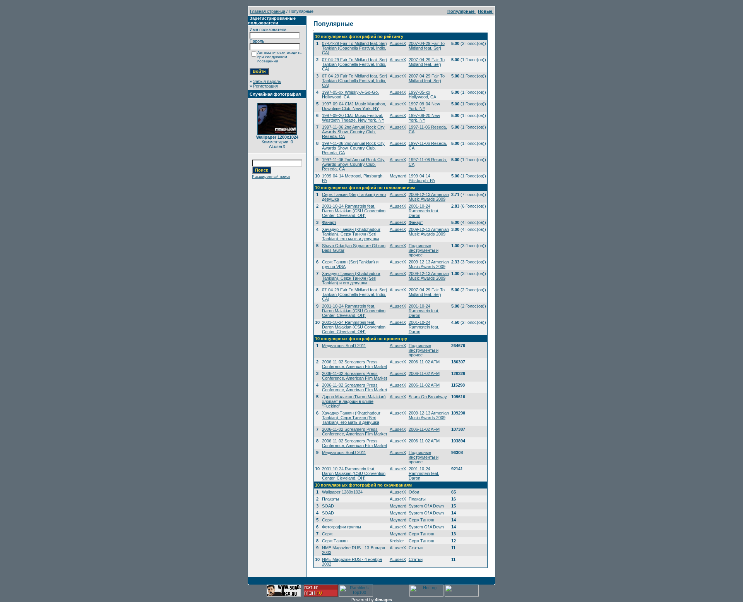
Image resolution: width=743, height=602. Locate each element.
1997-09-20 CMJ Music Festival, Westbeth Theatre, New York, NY (353, 117)
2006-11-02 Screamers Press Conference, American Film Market (354, 364)
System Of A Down (426, 506)
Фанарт (329, 222)
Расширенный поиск (271, 176)
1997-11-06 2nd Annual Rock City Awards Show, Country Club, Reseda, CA (353, 132)
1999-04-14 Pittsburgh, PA (422, 178)
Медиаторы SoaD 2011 (344, 345)
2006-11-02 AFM (424, 361)
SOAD (328, 506)
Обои (414, 492)
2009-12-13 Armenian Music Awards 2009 (429, 196)
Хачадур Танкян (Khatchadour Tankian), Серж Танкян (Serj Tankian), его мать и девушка (351, 234)
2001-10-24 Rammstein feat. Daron (424, 211)
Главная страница (267, 11)
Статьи (416, 547)
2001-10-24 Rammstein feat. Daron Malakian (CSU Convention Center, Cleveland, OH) (353, 211)
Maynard (398, 176)
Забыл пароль (267, 81)
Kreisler (397, 540)
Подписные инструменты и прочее (423, 250)
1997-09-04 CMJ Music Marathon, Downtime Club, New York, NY (354, 106)
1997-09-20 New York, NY (424, 117)
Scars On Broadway (428, 396)
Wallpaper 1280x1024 (342, 492)
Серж (327, 520)
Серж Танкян (421, 520)
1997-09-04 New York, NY (424, 106)
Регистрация (265, 86)
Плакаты (330, 499)
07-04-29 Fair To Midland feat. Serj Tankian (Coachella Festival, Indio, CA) (354, 48)
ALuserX (398, 43)
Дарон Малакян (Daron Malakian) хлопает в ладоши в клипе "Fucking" (354, 401)
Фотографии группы (341, 527)
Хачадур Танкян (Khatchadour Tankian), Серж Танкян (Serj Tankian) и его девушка (351, 278)
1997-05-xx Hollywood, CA (422, 94)
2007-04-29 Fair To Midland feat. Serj (427, 45)
